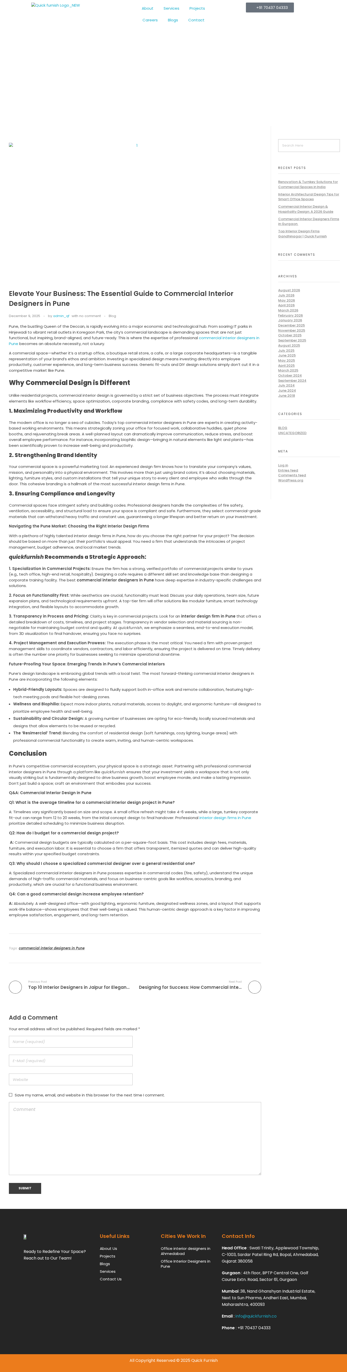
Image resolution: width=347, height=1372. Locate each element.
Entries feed (288, 470)
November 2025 (291, 330)
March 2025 (288, 370)
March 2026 (288, 310)
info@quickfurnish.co (256, 1316)
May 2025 (286, 360)
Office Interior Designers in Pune (185, 1264)
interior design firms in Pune (224, 817)
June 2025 (287, 355)
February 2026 (290, 315)
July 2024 (286, 385)
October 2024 (290, 375)
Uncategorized (292, 433)
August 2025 (289, 345)
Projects (197, 8)
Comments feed (292, 475)
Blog (112, 315)
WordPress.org (290, 480)
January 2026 (290, 320)
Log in (283, 465)
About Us (108, 1248)
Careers (150, 20)
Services (171, 8)
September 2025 (292, 340)
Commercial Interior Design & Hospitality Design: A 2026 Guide (305, 209)
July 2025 (286, 350)
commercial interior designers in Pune (52, 948)
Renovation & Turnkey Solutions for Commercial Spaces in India (308, 184)
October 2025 (290, 335)
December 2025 (291, 325)
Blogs (173, 20)
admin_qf (61, 315)
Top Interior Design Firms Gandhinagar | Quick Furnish (302, 234)
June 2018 (286, 395)
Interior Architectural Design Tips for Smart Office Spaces (308, 197)
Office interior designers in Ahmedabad (185, 1251)
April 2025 (286, 365)
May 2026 (286, 300)
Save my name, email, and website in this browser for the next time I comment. (90, 1095)
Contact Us (111, 1279)
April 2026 (286, 305)
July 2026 (286, 295)
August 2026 (289, 290)
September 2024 (292, 380)
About (147, 8)
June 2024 (287, 390)
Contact (196, 20)
